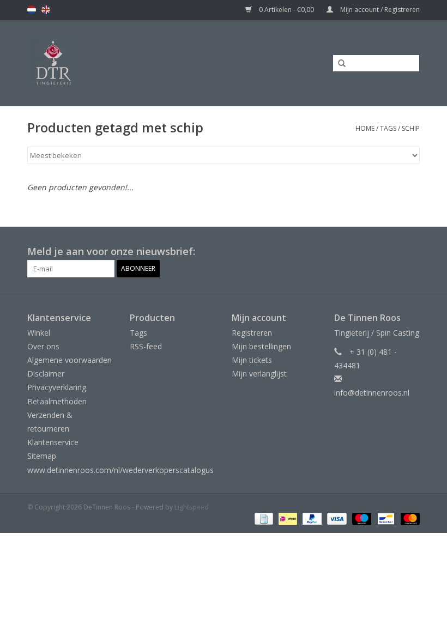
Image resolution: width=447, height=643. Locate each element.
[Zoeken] (338, 63)
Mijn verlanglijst (259, 373)
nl (31, 9)
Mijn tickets (252, 360)
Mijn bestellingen (261, 346)
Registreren (252, 332)
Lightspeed (191, 507)
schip (411, 128)
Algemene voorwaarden (69, 360)
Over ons (43, 346)
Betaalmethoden (57, 401)
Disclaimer (45, 373)
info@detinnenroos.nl (371, 392)
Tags (388, 128)
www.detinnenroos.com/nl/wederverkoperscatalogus (120, 470)
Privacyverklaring (56, 387)
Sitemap (41, 456)
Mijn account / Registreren (379, 9)
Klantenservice (52, 442)
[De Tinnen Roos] (98, 63)
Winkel (38, 332)
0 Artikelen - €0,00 (286, 9)
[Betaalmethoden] (263, 518)
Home (364, 128)
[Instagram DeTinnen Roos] (411, 251)
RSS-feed (146, 346)
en (45, 9)
